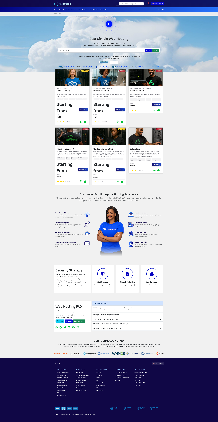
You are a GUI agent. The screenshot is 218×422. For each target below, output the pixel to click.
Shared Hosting (61, 375)
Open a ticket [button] (80, 321)
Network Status (93, 10)
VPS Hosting (60, 382)
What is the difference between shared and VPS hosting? (110, 324)
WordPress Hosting (62, 377)
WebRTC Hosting (139, 375)
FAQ (97, 380)
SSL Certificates (61, 395)
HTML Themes (80, 382)
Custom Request (81, 390)
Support (98, 377)
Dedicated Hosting (62, 385)
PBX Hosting (137, 377)
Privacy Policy (99, 382)
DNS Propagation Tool (121, 372)
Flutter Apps (79, 372)
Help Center (99, 388)
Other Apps (79, 388)
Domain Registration (63, 372)
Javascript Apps (80, 385)
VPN (58, 393)
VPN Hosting (137, 385)
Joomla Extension (81, 377)
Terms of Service (100, 385)
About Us (98, 372)
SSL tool (117, 380)
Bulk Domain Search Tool (122, 377)
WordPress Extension (82, 375)
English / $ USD (158, 3)
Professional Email (62, 380)
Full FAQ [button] (60, 321)
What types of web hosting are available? (106, 314)
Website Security (62, 390)
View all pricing (155, 66)
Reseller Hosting (61, 388)
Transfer (155, 50)
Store (61, 10)
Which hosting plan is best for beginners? (106, 319)
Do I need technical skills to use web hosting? (107, 328)
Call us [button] (69, 321)
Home (55, 10)
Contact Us (103, 10)
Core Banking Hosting (140, 372)
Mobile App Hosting (139, 382)
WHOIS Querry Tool (120, 375)
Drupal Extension (81, 380)
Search (148, 50)
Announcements (71, 10)
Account (160, 10)
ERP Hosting (137, 380)
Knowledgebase (82, 10)
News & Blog (99, 390)
